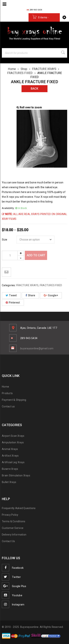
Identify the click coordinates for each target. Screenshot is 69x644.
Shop (24, 69)
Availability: (8, 208)
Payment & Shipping (14, 399)
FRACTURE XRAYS (44, 69)
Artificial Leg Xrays (13, 462)
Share (31, 295)
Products (7, 393)
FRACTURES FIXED (20, 73)
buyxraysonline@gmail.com (36, 348)
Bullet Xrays (9, 482)
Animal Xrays (10, 449)
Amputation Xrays (13, 442)
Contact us (8, 406)
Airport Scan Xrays (13, 435)
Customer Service (12, 528)
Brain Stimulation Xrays (16, 475)
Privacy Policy (10, 514)
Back (34, 88)
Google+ (53, 295)
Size (4, 239)
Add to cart (36, 255)
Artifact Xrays (10, 455)
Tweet (13, 295)
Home (12, 69)
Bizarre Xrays (10, 468)
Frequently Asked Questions (19, 508)
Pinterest (14, 302)
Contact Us (8, 541)
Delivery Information (14, 534)
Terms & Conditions (13, 521)
